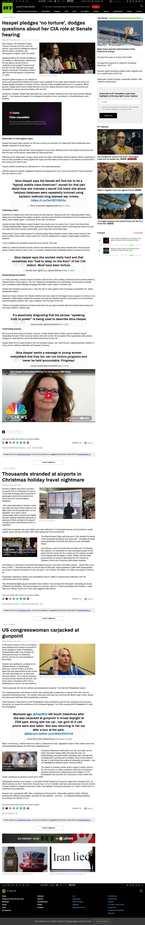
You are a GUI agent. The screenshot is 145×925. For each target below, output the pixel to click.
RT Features (85, 11)
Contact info (112, 907)
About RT (111, 902)
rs (23, 885)
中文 (27, 1)
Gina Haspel (37, 448)
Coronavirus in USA (10, 604)
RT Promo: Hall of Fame (116, 904)
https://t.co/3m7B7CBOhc (48, 200)
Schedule (75, 904)
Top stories (102, 18)
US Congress (7, 813)
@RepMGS (40, 714)
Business (57, 11)
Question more (25, 7)
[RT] (42, 1)
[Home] (7, 8)
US (41, 604)
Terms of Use (112, 896)
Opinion (106, 11)
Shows (129, 11)
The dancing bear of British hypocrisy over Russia (17, 874)
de (17, 885)
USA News (12, 17)
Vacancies (111, 913)
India (66, 11)
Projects (139, 11)
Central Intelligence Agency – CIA (16, 448)
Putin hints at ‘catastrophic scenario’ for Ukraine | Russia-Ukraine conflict (67, 7)
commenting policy (24, 454)
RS (23, 1)
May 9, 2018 (64, 206)
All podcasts (138, 233)
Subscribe (108, 116)
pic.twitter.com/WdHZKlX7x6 (53, 733)
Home (5, 17)
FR (20, 1)
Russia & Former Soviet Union (27, 11)
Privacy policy (112, 899)
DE (16, 1)
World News (46, 11)
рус (12, 885)
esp (8, 885)
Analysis (96, 11)
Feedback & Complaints (116, 910)
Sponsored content (78, 907)
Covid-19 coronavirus (29, 604)
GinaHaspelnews (14, 432)
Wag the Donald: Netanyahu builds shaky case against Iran (68, 874)
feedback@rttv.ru (84, 454)
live (96, 6)
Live (73, 896)
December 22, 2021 (64, 739)
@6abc (29, 733)
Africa (74, 11)
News (4, 896)
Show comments (48, 462)
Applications (76, 899)
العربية (4, 1)
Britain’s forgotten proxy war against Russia (116, 190)
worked (47, 784)
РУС (12, 1)
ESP (8, 1)
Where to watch (77, 902)
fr (20, 885)
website (25, 798)
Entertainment (118, 11)
